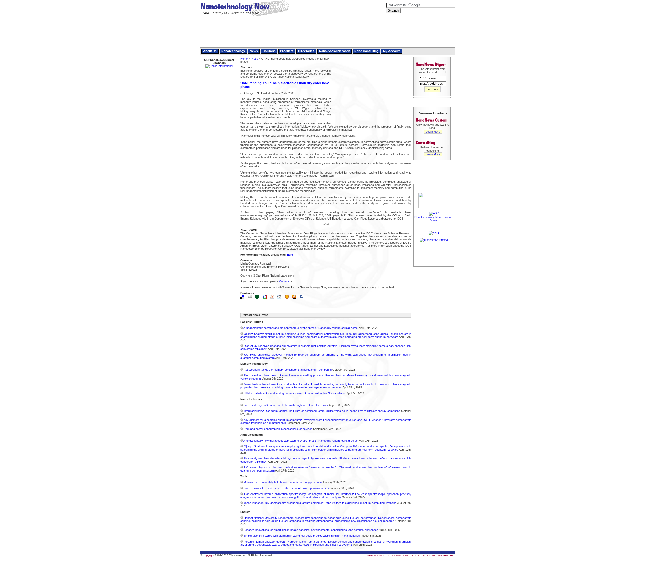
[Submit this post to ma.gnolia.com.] (288, 297)
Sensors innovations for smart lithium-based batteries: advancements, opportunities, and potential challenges (311, 529)
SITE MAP (429, 555)
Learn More (433, 131)
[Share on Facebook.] (303, 297)
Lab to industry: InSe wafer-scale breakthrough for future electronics (286, 405)
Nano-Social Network (334, 51)
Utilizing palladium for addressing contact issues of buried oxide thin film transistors (295, 393)
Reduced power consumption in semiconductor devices (278, 428)
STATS (416, 555)
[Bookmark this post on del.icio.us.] (243, 297)
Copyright (208, 555)
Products (286, 51)
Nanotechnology (233, 51)
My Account (391, 51)
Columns (269, 51)
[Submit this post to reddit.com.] (280, 297)
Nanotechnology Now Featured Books (433, 219)
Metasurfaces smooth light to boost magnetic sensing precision (283, 482)
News (254, 51)
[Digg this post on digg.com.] (251, 297)
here (290, 254)
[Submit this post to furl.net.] (295, 297)
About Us (210, 51)
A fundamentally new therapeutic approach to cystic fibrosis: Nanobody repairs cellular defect (300, 327)
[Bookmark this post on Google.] (266, 297)
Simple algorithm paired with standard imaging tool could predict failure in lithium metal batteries (302, 535)
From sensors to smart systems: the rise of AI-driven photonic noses (286, 488)
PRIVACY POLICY (378, 555)
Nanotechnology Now (244, 9)
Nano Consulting (366, 51)
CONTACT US (400, 555)
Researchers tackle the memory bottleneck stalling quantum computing (288, 369)
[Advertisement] (433, 344)
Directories (306, 51)
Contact (284, 281)
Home (244, 58)
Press (254, 58)
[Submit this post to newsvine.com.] (258, 297)
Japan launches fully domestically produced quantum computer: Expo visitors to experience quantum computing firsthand (320, 502)
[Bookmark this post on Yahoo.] (273, 297)
